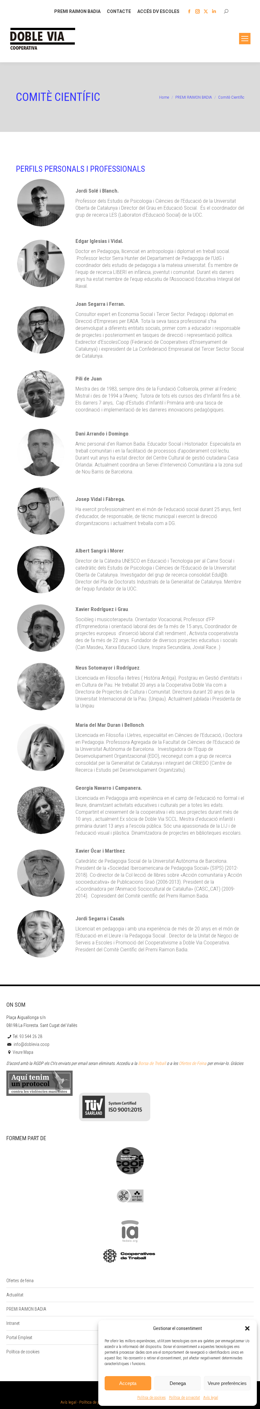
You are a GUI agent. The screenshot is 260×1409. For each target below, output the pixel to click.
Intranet (13, 1323)
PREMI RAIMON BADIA (26, 1309)
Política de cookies (151, 1397)
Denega (178, 1383)
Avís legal (210, 1397)
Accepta (127, 1383)
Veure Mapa (23, 1052)
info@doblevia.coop (31, 1044)
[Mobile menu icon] (244, 38)
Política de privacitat (184, 1397)
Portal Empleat (19, 1337)
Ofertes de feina (20, 1280)
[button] (247, 1328)
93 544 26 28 (30, 1036)
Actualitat (14, 1294)
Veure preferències (227, 1383)
